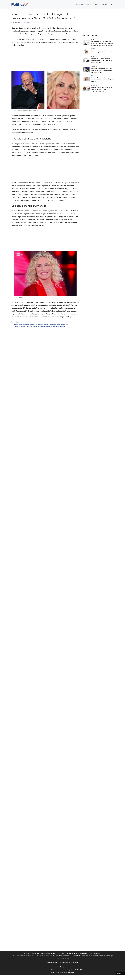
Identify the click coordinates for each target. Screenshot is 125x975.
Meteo (96, 4)
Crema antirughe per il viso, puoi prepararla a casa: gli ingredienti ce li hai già (102, 79)
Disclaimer (71, 972)
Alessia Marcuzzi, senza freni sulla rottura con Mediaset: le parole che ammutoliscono (41, 324)
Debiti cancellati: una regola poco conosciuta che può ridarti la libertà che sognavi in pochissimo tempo (102, 43)
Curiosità (104, 4)
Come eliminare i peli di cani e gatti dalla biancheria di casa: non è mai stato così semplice (101, 70)
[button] (111, 4)
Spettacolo (79, 4)
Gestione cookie (120, 973)
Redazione (54, 972)
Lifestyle (88, 4)
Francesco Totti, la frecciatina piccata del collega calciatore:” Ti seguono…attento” (39, 326)
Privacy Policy (62, 972)
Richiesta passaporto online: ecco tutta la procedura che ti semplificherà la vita (101, 89)
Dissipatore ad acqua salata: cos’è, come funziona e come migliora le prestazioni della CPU (102, 60)
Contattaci (75, 962)
